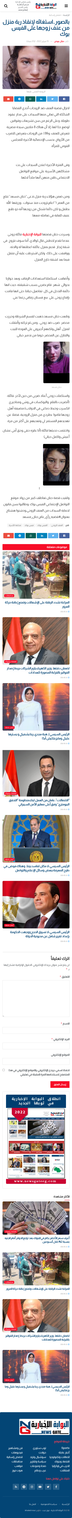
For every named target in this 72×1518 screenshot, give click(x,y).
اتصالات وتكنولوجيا (59, 1457)
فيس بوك (29, 525)
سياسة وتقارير (38, 1461)
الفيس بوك (42, 525)
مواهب (18, 1466)
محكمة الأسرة (15, 525)
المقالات (64, 1470)
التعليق (64, 976)
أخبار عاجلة (9, 727)
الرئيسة (66, 15)
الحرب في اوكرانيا (60, 1466)
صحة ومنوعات (38, 1466)
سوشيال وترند (38, 1457)
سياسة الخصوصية (49, 1504)
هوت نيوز (17, 1470)
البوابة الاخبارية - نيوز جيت (52, 1510)
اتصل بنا (32, 1504)
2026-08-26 (64, 612)
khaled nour (30, 1510)
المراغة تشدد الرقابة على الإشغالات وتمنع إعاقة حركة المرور (37, 1288)
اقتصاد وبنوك (10, 662)
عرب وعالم (40, 1470)
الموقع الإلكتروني (60, 1054)
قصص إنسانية (55, 15)
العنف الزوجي (57, 525)
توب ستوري (39, 1448)
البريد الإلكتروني (60, 1039)
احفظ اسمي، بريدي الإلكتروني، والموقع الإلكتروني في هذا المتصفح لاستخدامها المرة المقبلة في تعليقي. (39, 1072)
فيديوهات (17, 1452)
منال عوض (59, 41)
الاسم (65, 1023)
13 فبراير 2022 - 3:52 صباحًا (37, 41)
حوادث (42, 1452)
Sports (65, 1448)
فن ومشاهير (15, 1448)
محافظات (9, 596)
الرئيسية (65, 1504)
